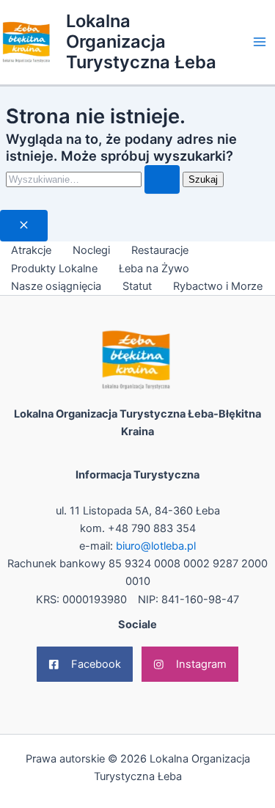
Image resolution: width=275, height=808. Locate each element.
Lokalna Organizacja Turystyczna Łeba (141, 41)
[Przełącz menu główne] (259, 41)
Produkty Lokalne (54, 268)
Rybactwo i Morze (218, 286)
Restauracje (159, 250)
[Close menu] (24, 226)
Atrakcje (31, 250)
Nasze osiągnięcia (56, 286)
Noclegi (91, 250)
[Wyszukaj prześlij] (162, 179)
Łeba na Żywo (154, 268)
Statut (137, 286)
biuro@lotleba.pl (156, 546)
